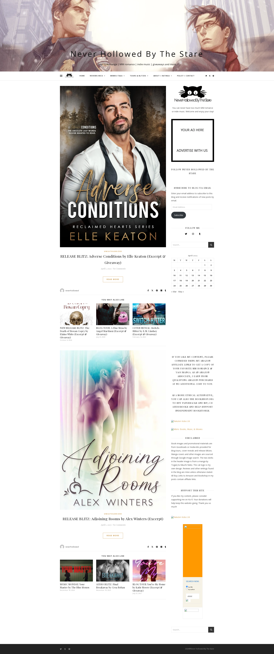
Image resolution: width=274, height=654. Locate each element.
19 (187, 281)
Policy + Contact (186, 76)
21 (199, 281)
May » (181, 291)
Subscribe (178, 215)
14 (199, 275)
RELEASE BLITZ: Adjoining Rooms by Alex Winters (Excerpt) (113, 518)
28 (199, 286)
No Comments (119, 268)
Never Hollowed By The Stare (137, 53)
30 (211, 286)
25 (181, 286)
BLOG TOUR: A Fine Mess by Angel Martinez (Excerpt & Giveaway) (111, 331)
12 (187, 275)
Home (82, 76)
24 (174, 286)
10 (174, 275)
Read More (113, 279)
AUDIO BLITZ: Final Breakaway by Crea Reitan (110, 586)
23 (211, 281)
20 (193, 281)
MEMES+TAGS (116, 76)
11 (181, 275)
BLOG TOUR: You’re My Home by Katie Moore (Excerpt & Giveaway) (149, 587)
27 (193, 286)
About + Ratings (161, 76)
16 (211, 275)
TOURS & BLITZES (138, 76)
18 (181, 281)
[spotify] (213, 76)
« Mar (174, 291)
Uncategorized (113, 251)
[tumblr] (210, 76)
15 (205, 275)
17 (174, 281)
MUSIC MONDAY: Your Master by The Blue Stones (74, 586)
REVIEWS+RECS (96, 76)
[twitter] (206, 76)
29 (205, 286)
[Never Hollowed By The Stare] (69, 76)
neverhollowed (72, 290)
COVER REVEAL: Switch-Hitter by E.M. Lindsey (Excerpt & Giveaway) (146, 331)
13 (193, 275)
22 (205, 281)
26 (187, 286)
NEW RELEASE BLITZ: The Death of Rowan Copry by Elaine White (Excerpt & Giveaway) (74, 332)
